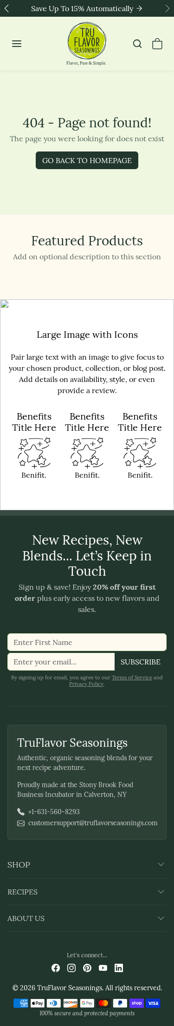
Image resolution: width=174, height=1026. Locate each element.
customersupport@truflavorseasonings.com (93, 823)
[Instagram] (71, 967)
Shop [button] (18, 864)
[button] (26, 43)
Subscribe (141, 661)
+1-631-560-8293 (54, 812)
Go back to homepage (87, 160)
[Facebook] (56, 967)
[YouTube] (103, 967)
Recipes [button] (22, 891)
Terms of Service (132, 677)
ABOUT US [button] (26, 918)
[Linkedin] (119, 967)
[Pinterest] (87, 967)
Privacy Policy (86, 684)
